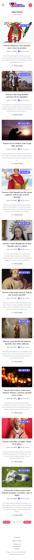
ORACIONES (18, 66)
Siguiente (27, 522)
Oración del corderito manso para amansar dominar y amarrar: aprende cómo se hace (17, 393)
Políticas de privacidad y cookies (17, 546)
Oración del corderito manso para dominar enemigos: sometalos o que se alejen (17, 493)
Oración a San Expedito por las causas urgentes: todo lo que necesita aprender (17, 195)
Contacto (17, 537)
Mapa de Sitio (17, 541)
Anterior (6, 522)
